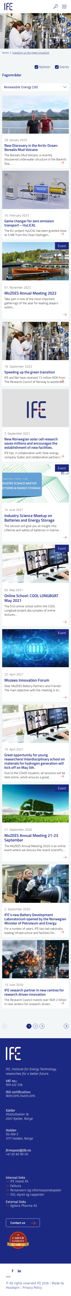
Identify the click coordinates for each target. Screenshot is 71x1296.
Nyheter (44, 67)
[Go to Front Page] (8, 6)
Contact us (17, 1222)
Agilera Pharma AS (23, 1206)
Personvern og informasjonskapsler (35, 1190)
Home (5, 53)
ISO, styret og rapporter (27, 1195)
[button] (55, 7)
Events (64, 67)
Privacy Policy (32, 1288)
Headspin (12, 1288)
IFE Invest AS (19, 1181)
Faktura (15, 1186)
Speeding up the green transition (30, 53)
